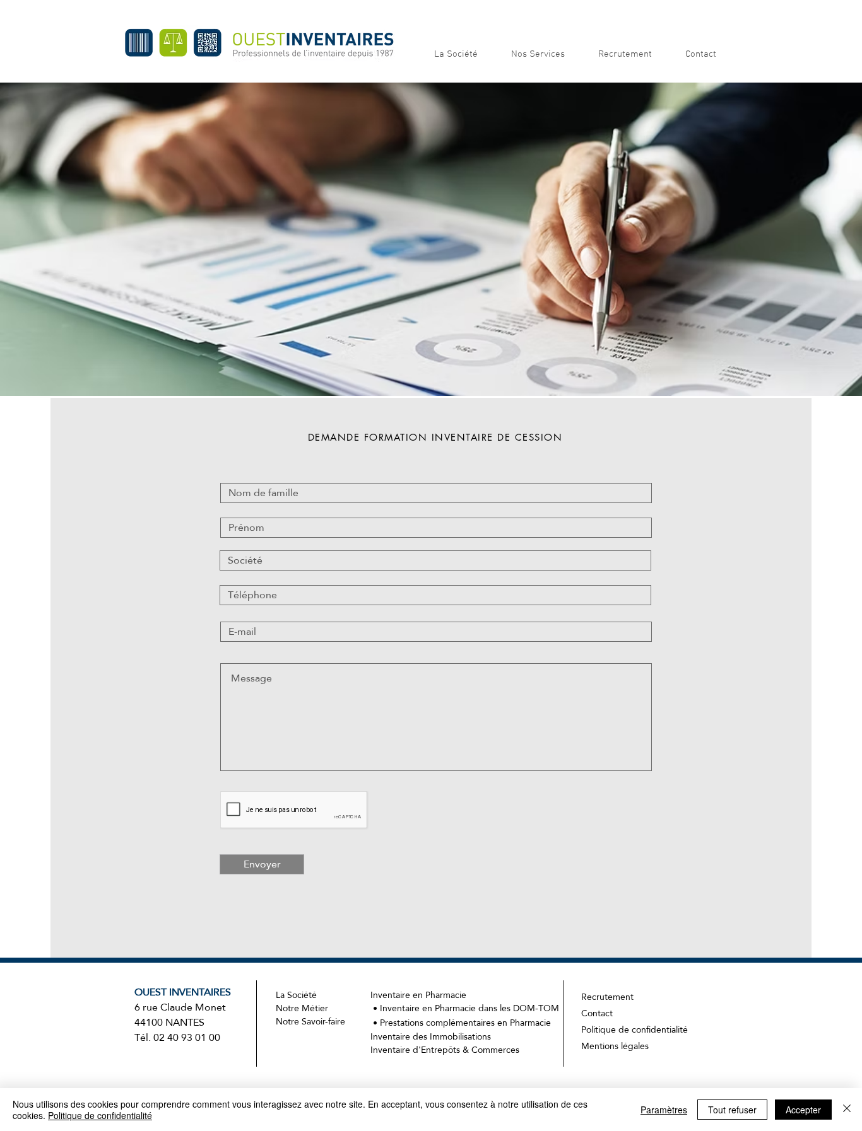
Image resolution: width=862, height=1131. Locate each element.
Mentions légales (615, 1046)
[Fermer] (846, 1109)
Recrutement (607, 997)
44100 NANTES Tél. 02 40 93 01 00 (177, 1029)
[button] (463, 54)
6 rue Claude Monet (182, 999)
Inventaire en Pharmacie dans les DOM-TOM (469, 1008)
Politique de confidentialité (635, 1029)
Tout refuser (732, 1109)
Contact (597, 1013)
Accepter (803, 1109)
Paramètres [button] (664, 1109)
